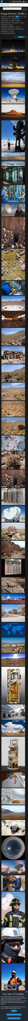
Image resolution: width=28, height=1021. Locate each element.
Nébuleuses (4, 24)
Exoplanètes (4, 20)
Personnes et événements (7, 27)
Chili (25, 16)
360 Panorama (10, 16)
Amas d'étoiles (5, 31)
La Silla (22, 22)
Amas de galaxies (5, 22)
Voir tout (3, 16)
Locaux (18, 27)
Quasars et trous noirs (7, 29)
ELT (9, 18)
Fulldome (11, 20)
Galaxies (17, 20)
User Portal (19, 1)
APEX (21, 16)
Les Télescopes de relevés (8, 33)
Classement (20, 37)
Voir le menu (6, 5)
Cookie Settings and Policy (14, 1018)
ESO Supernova (15, 18)
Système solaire (19, 29)
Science (14, 1)
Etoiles (12, 31)
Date (26, 37)
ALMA (17, 16)
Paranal (11, 24)
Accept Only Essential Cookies (14, 1014)
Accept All (14, 1010)
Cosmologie (4, 18)
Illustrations (14, 22)
